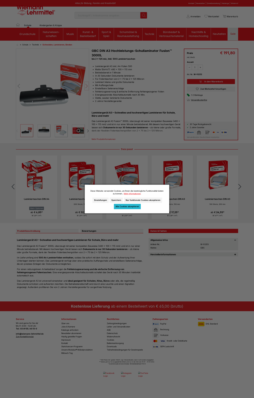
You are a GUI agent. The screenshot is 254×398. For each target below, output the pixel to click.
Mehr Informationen (132, 194)
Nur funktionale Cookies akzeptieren (143, 200)
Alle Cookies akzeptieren (127, 206)
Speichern (116, 200)
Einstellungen (100, 200)
